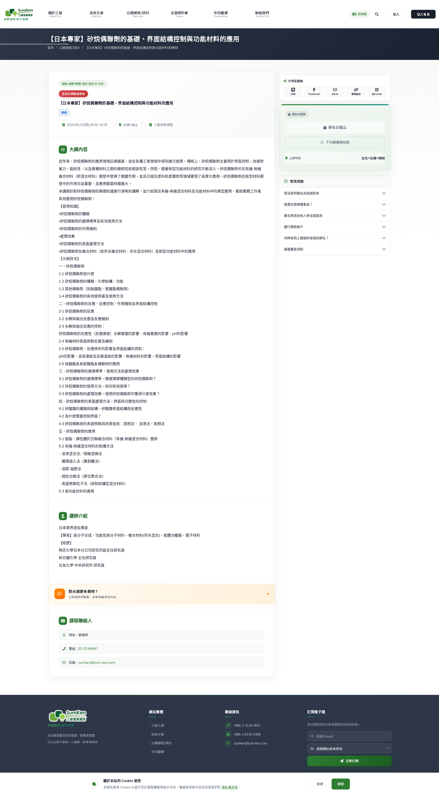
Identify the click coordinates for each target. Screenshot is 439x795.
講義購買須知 (293, 249)
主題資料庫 (179, 14)
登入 (396, 14)
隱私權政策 (230, 787)
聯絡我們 (262, 14)
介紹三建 (157, 725)
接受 (340, 784)
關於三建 (55, 14)
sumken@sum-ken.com (96, 662)
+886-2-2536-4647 (247, 725)
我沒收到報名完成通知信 (301, 193)
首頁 (50, 47)
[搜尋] (376, 14)
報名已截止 (337, 127)
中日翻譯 (221, 14)
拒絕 (320, 784)
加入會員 (423, 14)
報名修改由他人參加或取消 (303, 215)
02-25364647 (88, 648)
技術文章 (97, 14)
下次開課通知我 (337, 142)
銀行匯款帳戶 (293, 227)
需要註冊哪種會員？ (298, 204)
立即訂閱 (352, 760)
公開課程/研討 (138, 14)
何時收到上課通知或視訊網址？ (306, 238)
